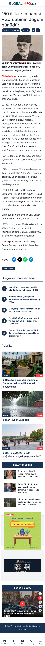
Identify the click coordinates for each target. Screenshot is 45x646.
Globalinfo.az (9, 76)
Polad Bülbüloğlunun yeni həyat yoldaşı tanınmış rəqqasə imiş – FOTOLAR (29, 488)
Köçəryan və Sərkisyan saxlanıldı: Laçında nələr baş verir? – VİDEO (29, 502)
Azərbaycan (16, 63)
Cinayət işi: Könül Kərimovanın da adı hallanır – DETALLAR (28, 474)
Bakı (4, 127)
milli (25, 63)
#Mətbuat (8, 268)
